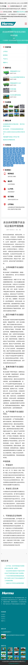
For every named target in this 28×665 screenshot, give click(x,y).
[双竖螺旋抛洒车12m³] (16, 114)
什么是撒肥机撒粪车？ (6, 631)
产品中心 (5, 58)
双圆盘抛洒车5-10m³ (15, 83)
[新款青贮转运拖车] (10, 657)
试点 (17, 163)
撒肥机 (9, 155)
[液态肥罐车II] (16, 106)
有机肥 (19, 155)
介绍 (8, 148)
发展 (14, 151)
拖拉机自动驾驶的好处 (9, 139)
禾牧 (20, 229)
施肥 (13, 155)
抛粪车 (22, 153)
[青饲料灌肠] (22, 106)
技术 (11, 153)
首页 (14, 38)
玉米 (13, 160)
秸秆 (19, 160)
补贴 (11, 163)
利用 (11, 151)
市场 (4, 153)
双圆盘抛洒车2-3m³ (15, 71)
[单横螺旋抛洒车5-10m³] (11, 106)
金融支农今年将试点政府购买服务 (15, 583)
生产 (16, 160)
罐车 (4, 163)
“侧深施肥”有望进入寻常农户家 (11, 137)
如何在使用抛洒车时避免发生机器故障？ (16, 635)
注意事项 (17, 158)
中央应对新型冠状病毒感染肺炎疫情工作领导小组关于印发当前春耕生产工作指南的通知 (15, 578)
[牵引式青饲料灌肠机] (5, 114)
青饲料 (8, 165)
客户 (20, 151)
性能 (8, 153)
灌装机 (9, 160)
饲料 (12, 165)
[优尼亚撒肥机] (22, 114)
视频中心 (5, 62)
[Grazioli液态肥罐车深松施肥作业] (5, 106)
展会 (23, 151)
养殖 (20, 148)
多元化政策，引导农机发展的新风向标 (13, 129)
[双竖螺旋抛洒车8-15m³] (11, 110)
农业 (23, 148)
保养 (17, 148)
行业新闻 (5, 40)
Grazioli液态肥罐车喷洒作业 (17, 77)
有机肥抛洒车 (6, 158)
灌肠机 (5, 160)
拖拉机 (5, 155)
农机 (4, 151)
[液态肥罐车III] (22, 110)
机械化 (12, 158)
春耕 (16, 155)
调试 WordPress (21, 11)
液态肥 (21, 158)
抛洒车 (18, 153)
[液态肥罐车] (23, 657)
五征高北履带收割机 (15, 95)
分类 (8, 151)
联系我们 (5, 55)
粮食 (22, 160)
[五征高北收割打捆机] (16, 110)
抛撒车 (14, 153)
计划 (14, 163)
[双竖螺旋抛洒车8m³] (11, 114)
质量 (20, 163)
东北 (4, 148)
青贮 (4, 165)
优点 (14, 148)
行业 (8, 163)
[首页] (8, 23)
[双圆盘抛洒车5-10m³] (3, 653)
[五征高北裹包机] (10, 649)
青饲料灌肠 (13, 89)
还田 (23, 163)
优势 (11, 148)
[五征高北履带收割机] (23, 653)
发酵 (17, 151)
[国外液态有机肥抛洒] (5, 110)
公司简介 (5, 51)
